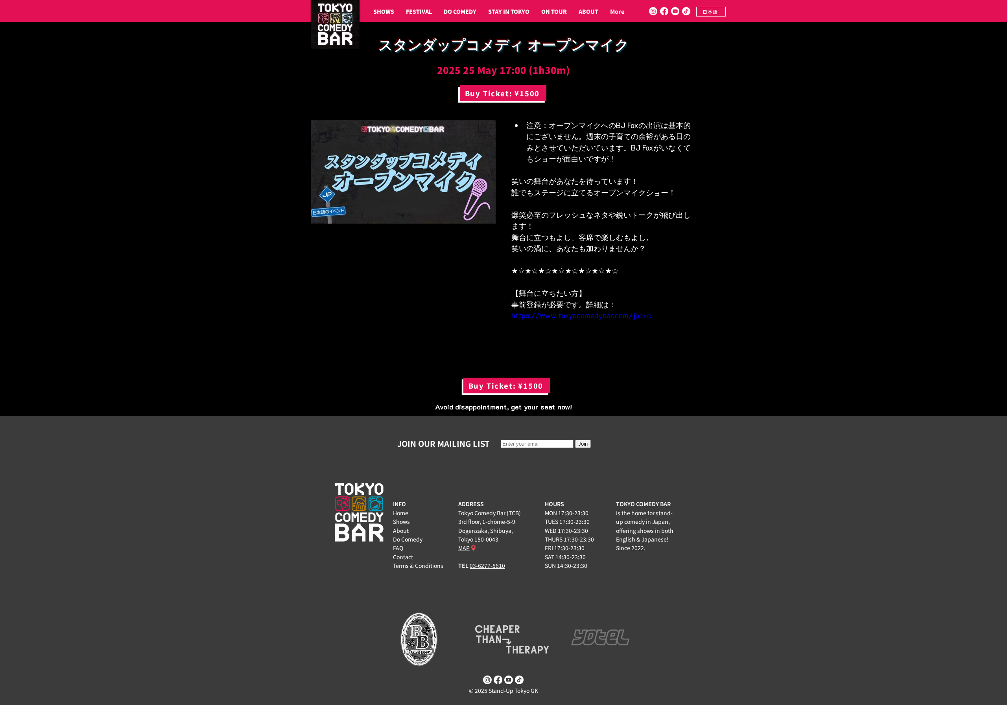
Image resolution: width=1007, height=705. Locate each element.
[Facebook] (664, 11)
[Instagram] (653, 11)
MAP (464, 548)
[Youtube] (675, 11)
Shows (401, 521)
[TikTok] (686, 11)
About (401, 530)
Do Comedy (407, 539)
